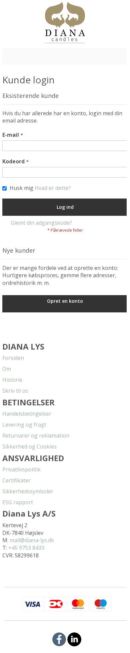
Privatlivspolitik (21, 469)
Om (6, 368)
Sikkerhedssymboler (27, 491)
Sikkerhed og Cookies (29, 446)
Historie (12, 379)
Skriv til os (15, 390)
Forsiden (13, 358)
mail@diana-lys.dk (32, 540)
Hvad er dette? (53, 188)
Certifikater (16, 480)
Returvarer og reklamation (35, 435)
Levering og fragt (24, 424)
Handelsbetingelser (26, 413)
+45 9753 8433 (26, 547)
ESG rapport (17, 502)
